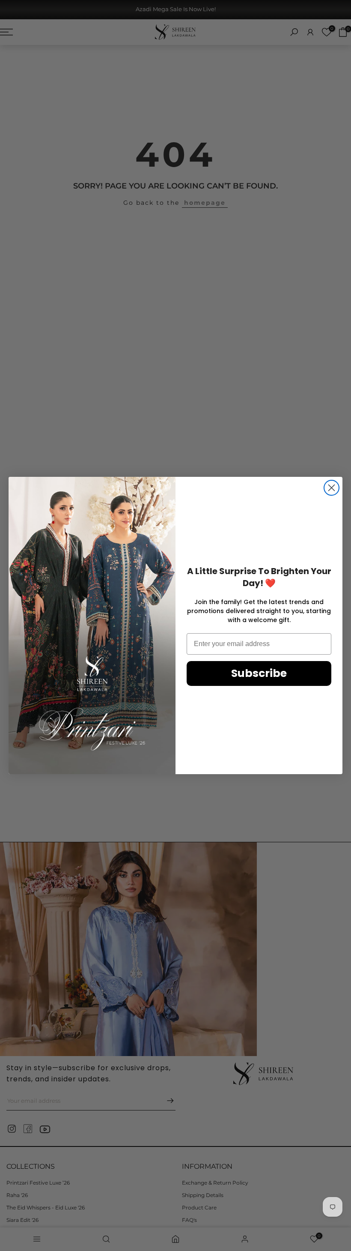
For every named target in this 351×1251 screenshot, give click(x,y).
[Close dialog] (331, 487)
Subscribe (259, 673)
